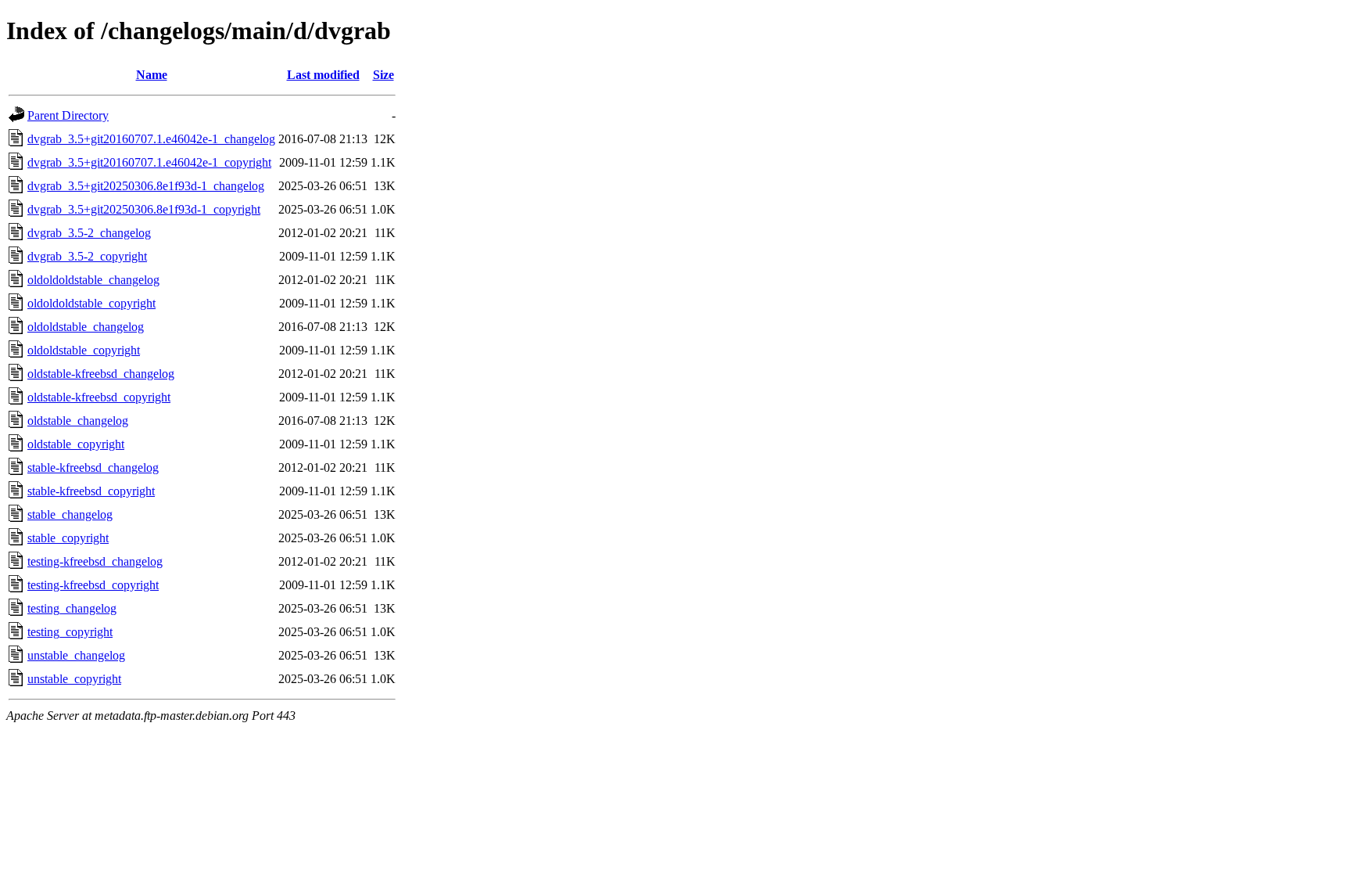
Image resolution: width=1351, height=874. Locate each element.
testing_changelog (71, 608)
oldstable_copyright (75, 444)
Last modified (323, 74)
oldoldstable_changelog (85, 326)
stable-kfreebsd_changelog (93, 467)
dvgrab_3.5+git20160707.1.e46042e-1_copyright (149, 162)
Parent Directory (68, 115)
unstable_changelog (76, 655)
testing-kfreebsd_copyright (93, 585)
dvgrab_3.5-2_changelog (89, 232)
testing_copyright (70, 631)
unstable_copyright (74, 678)
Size (383, 74)
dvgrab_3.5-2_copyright (87, 256)
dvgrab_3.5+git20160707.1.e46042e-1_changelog (151, 139)
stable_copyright (68, 538)
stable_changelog (70, 514)
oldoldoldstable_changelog (93, 279)
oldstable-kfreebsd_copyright (98, 397)
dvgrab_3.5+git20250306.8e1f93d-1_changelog (145, 185)
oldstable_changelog (77, 420)
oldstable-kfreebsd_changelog (100, 373)
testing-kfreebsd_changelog (95, 561)
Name (151, 74)
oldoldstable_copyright (83, 350)
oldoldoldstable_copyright (91, 303)
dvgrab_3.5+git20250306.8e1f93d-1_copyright (143, 209)
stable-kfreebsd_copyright (91, 491)
